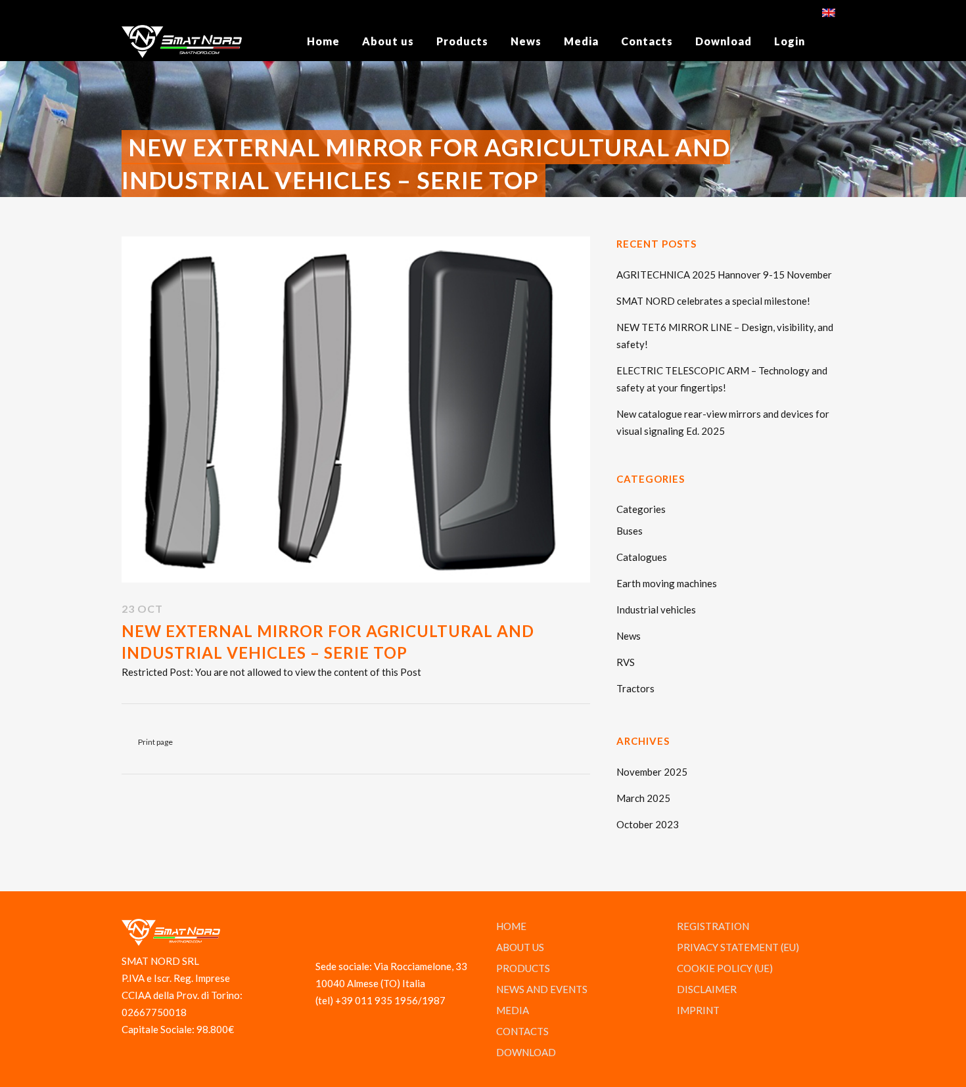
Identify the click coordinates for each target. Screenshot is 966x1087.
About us (520, 947)
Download (526, 1052)
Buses (629, 531)
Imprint (698, 1010)
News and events (541, 989)
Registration (713, 926)
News (628, 636)
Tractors (635, 688)
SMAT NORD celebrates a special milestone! (713, 301)
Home (511, 926)
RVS (625, 662)
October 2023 (647, 824)
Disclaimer (707, 989)
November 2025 (651, 772)
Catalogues (641, 557)
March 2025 (643, 798)
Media (512, 1010)
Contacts (522, 1031)
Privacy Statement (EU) (738, 947)
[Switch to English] (830, 11)
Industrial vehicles (656, 609)
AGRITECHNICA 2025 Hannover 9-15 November (724, 274)
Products (523, 968)
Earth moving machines (666, 583)
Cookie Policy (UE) (725, 968)
